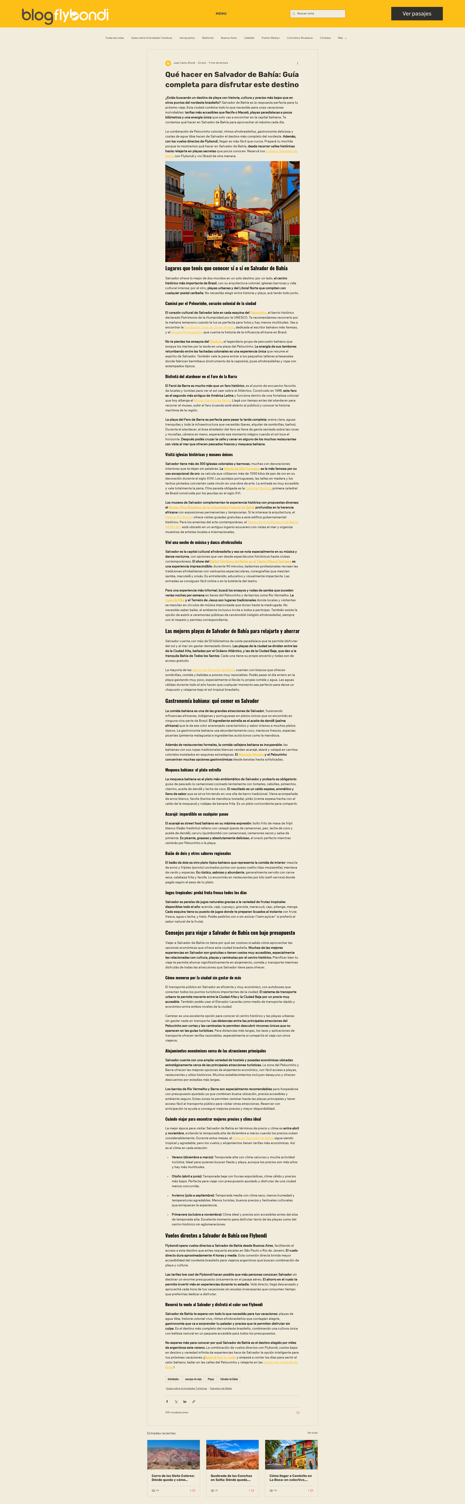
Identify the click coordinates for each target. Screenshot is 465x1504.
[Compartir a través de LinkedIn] (185, 1401)
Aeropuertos (187, 38)
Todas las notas (114, 38)
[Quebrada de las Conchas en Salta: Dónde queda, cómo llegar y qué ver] (232, 1454)
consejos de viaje (193, 1379)
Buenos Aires (229, 38)
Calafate (249, 38)
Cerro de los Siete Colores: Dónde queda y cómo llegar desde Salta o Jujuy (173, 1478)
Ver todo (312, 1433)
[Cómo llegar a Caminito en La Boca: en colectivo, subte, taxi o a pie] (291, 1454)
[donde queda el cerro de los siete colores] (173, 1454)
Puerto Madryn (271, 38)
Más (340, 38)
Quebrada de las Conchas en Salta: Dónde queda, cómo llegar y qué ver (231, 1478)
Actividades (173, 1379)
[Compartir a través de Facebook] (167, 1401)
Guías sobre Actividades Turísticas (151, 38)
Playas (211, 1379)
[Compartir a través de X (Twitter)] (176, 1401)
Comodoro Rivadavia (300, 38)
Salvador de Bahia (229, 1379)
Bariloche (208, 38)
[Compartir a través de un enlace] (193, 1401)
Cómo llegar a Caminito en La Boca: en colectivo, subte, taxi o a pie (291, 1478)
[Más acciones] (297, 63)
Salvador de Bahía (221, 1388)
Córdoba (325, 38)
